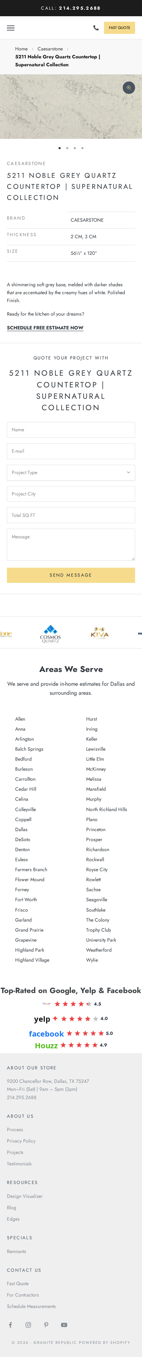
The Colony (97, 919)
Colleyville (25, 809)
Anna (20, 728)
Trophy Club (98, 929)
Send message (71, 575)
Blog (11, 1207)
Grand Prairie (29, 929)
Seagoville (96, 899)
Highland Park (29, 949)
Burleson (24, 769)
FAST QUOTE (119, 27)
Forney (22, 889)
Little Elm (95, 759)
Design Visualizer (25, 1196)
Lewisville (95, 748)
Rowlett (93, 879)
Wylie (92, 959)
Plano (92, 819)
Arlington (24, 738)
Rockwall (95, 859)
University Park (101, 939)
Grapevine (26, 939)
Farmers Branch (31, 869)
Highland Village (32, 959)
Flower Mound (29, 879)
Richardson (97, 849)
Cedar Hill (25, 789)
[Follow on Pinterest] (46, 1324)
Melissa (93, 779)
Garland (23, 919)
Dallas (21, 829)
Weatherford (99, 949)
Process (15, 1129)
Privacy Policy (21, 1140)
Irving (92, 728)
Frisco (21, 909)
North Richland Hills (106, 809)
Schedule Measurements (31, 1306)
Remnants (16, 1251)
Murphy (93, 799)
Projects (15, 1152)
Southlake (95, 909)
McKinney (96, 769)
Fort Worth (26, 899)
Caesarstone (50, 48)
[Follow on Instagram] (28, 1324)
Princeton (95, 829)
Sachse (93, 889)
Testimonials (19, 1163)
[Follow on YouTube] (64, 1324)
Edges (13, 1218)
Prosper (94, 839)
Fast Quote (18, 1283)
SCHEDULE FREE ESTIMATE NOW (45, 327)
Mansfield (96, 789)
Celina (21, 799)
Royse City (97, 869)
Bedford (23, 759)
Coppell (23, 819)
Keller (92, 738)
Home (21, 48)
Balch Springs (29, 748)
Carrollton (25, 779)
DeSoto (22, 839)
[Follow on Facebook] (10, 1324)
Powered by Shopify (104, 1342)
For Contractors (23, 1294)
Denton (22, 849)
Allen (20, 718)
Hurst (91, 718)
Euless (21, 859)
